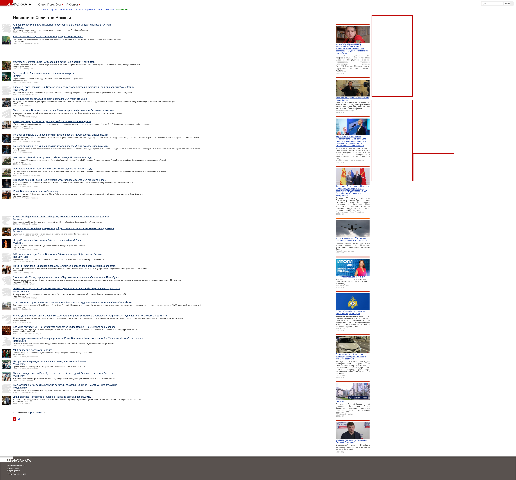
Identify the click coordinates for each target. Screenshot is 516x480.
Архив (54, 9)
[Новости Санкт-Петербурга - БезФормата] (16, 3)
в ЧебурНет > (123, 9)
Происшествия (93, 9)
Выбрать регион (13, 471)
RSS (24, 474)
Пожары (109, 9)
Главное (43, 9)
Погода (78, 9)
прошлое (35, 412)
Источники (66, 9)
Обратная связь (13, 469)
